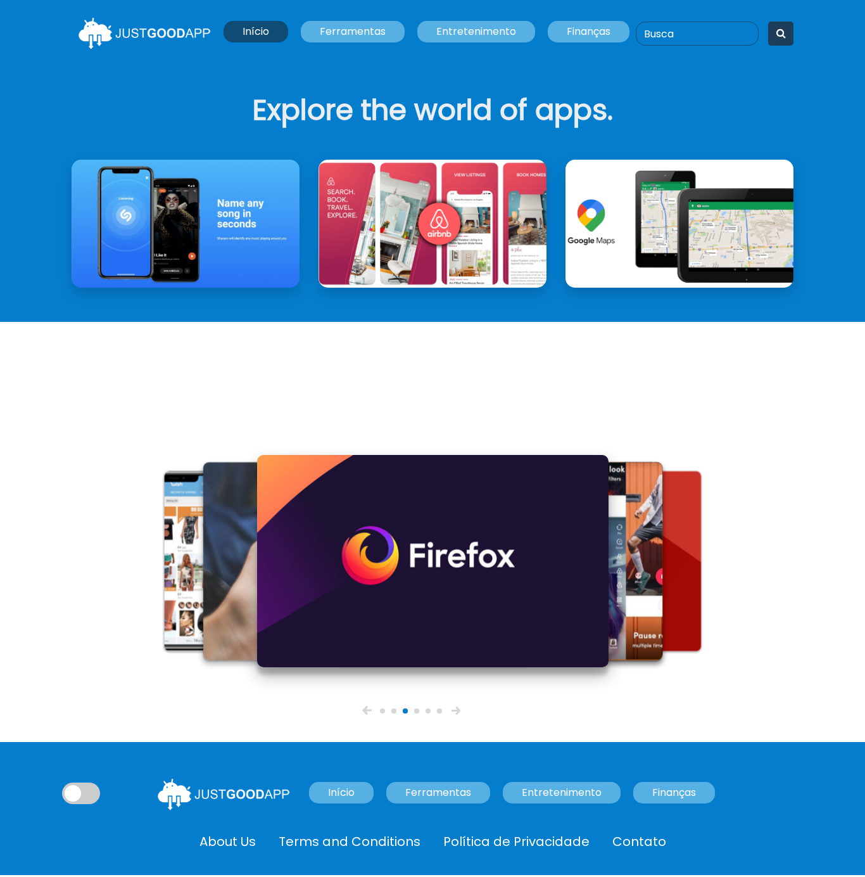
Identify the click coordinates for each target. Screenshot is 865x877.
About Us (227, 841)
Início (256, 31)
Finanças (588, 31)
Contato (639, 841)
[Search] (781, 34)
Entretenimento (476, 31)
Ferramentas (353, 31)
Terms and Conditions (349, 841)
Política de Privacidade (516, 841)
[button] (367, 710)
